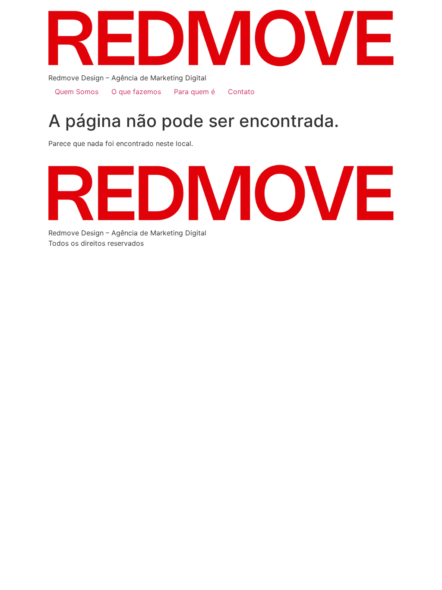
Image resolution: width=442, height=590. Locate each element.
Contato (241, 91)
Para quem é (194, 91)
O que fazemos (136, 91)
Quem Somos (76, 91)
